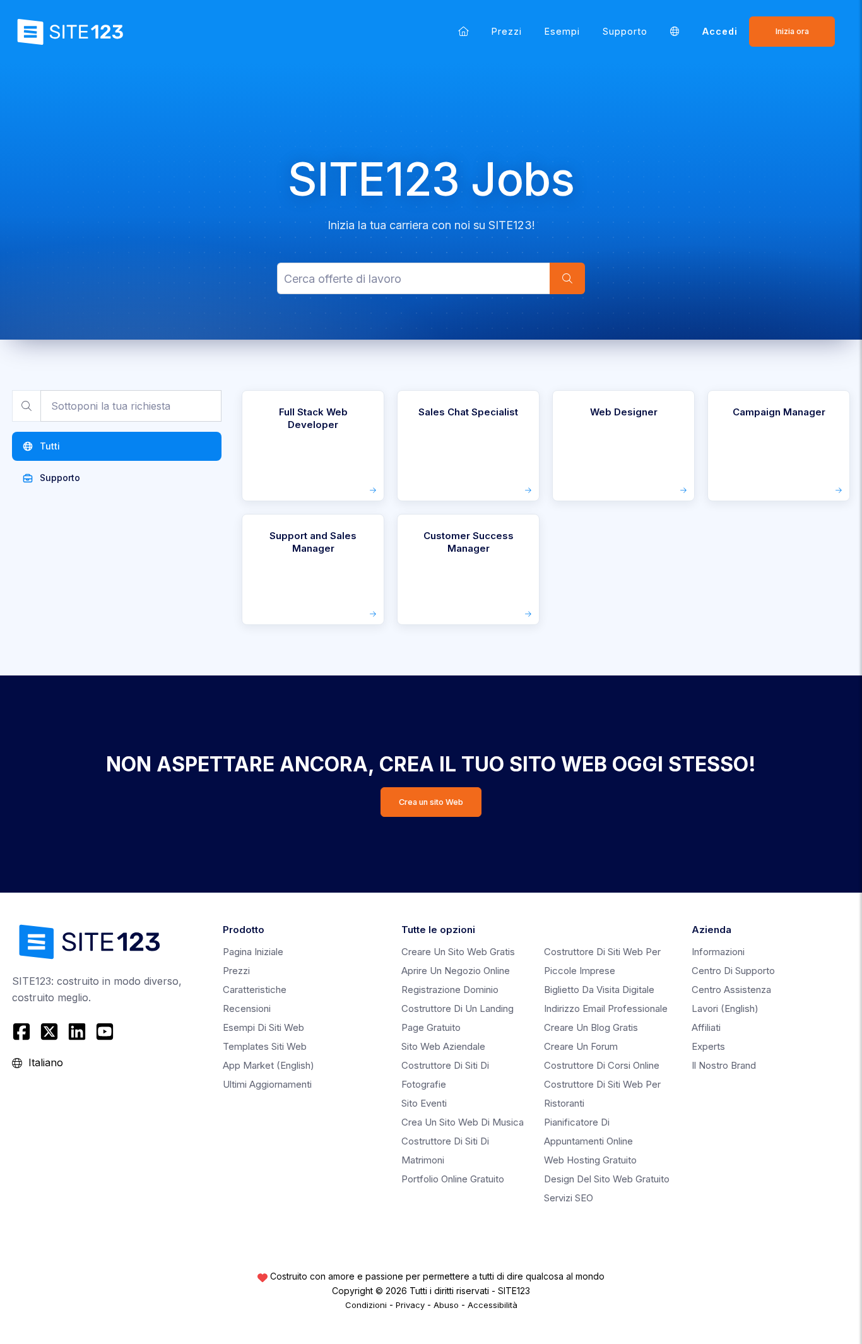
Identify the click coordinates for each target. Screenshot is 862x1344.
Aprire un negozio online (455, 971)
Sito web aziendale (443, 1046)
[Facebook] (23, 1031)
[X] (49, 1031)
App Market (268, 1065)
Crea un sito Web (431, 802)
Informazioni (718, 952)
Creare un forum (581, 1046)
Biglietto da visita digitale (599, 990)
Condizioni (366, 1305)
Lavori (725, 1008)
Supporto (625, 31)
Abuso (446, 1305)
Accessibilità (492, 1305)
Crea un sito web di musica (462, 1122)
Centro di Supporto (733, 971)
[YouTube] (104, 1031)
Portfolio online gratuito (452, 1179)
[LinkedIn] (77, 1031)
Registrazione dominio (450, 990)
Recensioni (247, 1008)
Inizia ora (792, 31)
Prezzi (507, 31)
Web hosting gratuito (590, 1160)
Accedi (720, 31)
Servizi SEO (568, 1198)
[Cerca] (567, 278)
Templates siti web (265, 1046)
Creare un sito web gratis (458, 952)
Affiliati (706, 1027)
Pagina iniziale (253, 952)
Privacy (410, 1305)
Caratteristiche (254, 990)
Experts (708, 1046)
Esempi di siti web (263, 1027)
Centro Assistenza (731, 990)
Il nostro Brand (724, 1065)
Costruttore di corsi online (601, 1065)
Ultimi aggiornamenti (267, 1084)
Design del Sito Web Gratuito (607, 1179)
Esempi (562, 31)
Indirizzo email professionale (606, 1008)
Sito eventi (424, 1103)
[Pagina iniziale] (463, 31)
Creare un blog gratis (591, 1027)
